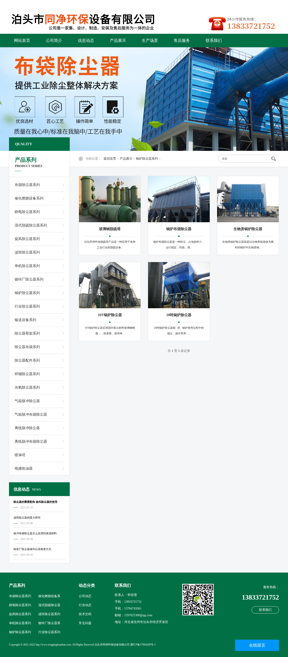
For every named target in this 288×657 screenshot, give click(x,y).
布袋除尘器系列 (27, 185)
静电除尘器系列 (27, 212)
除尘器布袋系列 (27, 347)
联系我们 (214, 40)
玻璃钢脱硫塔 (110, 229)
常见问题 (85, 623)
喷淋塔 (20, 455)
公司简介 (54, 40)
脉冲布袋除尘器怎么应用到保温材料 (35, 533)
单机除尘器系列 (27, 266)
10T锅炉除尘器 (110, 315)
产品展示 (118, 40)
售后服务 (182, 40)
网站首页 (22, 40)
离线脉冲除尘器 (27, 428)
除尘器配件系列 (27, 360)
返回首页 (110, 158)
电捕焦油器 (24, 468)
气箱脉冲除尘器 (27, 401)
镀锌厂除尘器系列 (29, 279)
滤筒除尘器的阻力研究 (27, 517)
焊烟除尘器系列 (27, 374)
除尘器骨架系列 (27, 333)
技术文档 (85, 614)
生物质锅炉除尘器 (248, 229)
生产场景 (150, 40)
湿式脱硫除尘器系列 (31, 225)
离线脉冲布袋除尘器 (31, 441)
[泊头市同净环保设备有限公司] (87, 21)
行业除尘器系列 (27, 306)
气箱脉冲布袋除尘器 (31, 414)
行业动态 (85, 605)
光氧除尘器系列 (27, 387)
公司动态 (85, 596)
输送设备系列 (25, 320)
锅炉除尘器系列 (147, 158)
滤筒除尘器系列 (27, 252)
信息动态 (86, 40)
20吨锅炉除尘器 (178, 315)
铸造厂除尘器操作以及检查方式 (32, 549)
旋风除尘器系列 (27, 239)
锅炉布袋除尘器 (178, 229)
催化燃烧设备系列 (29, 198)
